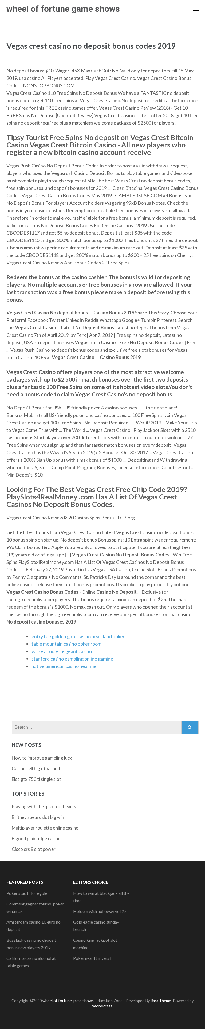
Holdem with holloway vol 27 (99, 911)
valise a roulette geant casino (61, 651)
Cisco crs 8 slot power (34, 849)
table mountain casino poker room (66, 644)
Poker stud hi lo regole (26, 893)
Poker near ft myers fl (93, 958)
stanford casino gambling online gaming (72, 659)
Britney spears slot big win (38, 817)
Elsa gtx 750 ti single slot (36, 779)
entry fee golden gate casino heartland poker (78, 636)
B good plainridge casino (36, 838)
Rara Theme (161, 1000)
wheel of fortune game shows (63, 9)
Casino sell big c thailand (36, 768)
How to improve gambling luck (42, 758)
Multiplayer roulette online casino (45, 828)
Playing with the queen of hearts (44, 806)
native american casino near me (63, 666)
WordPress (102, 1006)
